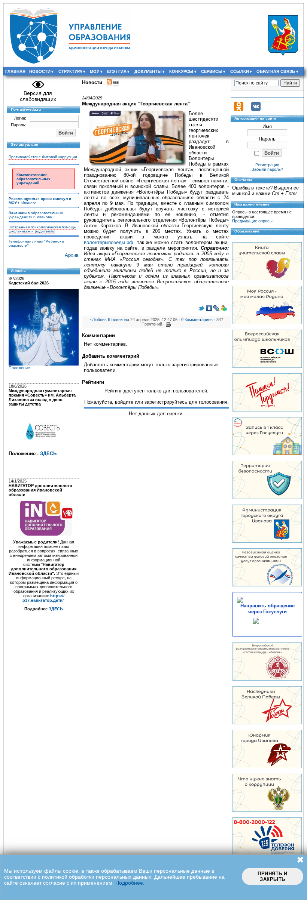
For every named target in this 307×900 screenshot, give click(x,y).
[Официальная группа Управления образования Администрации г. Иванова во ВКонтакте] (256, 109)
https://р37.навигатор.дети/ (43, 598)
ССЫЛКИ (239, 71)
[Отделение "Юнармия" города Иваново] (267, 766)
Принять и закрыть (273, 876)
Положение (19, 368)
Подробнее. (130, 883)
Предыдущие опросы (252, 221)
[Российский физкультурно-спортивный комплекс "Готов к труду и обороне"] (267, 679)
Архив (72, 255)
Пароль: (18, 125)
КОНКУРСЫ (181, 71)
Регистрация (267, 165)
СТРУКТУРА (70, 71)
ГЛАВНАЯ (15, 71)
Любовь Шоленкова (110, 319)
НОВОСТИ (40, 71)
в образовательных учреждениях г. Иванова (36, 215)
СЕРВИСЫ (211, 71)
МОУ (94, 71)
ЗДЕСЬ (48, 453)
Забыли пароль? (267, 169)
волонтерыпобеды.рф (108, 242)
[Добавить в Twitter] (201, 309)
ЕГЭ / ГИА (117, 71)
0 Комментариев (197, 319)
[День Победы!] (267, 722)
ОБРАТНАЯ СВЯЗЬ (275, 71)
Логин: (20, 118)
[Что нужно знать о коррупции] (267, 810)
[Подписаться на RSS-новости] (113, 82)
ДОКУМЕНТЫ (148, 71)
